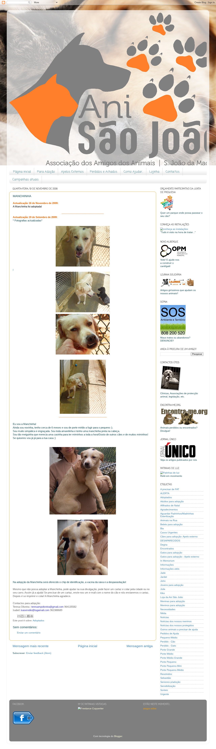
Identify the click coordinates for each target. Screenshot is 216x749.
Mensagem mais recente (31, 646)
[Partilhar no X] (25, 616)
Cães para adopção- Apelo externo (179, 536)
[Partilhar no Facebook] (28, 616)
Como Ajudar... (133, 171)
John (163, 581)
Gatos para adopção (171, 552)
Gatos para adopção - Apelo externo (179, 556)
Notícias (164, 617)
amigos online (149, 708)
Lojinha (154, 171)
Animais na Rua (168, 520)
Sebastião (165, 678)
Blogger (118, 736)
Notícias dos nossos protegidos (177, 625)
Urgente (164, 694)
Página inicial (22, 171)
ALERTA (164, 493)
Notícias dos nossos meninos (176, 621)
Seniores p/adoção (170, 682)
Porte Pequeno (168, 662)
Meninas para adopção (172, 601)
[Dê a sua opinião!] (22, 616)
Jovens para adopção (171, 585)
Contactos (173, 171)
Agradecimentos (169, 509)
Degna (163, 544)
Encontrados (167, 548)
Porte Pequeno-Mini (171, 666)
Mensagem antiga (140, 646)
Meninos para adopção (172, 605)
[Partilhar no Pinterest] (31, 616)
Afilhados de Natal (170, 505)
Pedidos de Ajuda (169, 633)
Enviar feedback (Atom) (38, 653)
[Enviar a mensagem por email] (19, 616)
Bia (162, 528)
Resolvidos (166, 674)
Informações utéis (169, 569)
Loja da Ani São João (171, 597)
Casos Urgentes (169, 532)
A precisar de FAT (169, 489)
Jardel (163, 577)
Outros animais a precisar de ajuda (179, 629)
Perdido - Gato (168, 645)
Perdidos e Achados (103, 171)
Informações (167, 565)
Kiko (162, 593)
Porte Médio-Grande (171, 658)
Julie (162, 589)
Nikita (163, 613)
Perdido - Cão (167, 641)
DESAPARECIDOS (170, 540)
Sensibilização (168, 686)
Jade (163, 573)
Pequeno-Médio (168, 637)
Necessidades (167, 609)
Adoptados (38, 620)
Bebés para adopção (171, 524)
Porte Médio (166, 654)
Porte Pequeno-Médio (172, 670)
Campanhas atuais (25, 179)
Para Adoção (46, 171)
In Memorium (167, 561)
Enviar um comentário (28, 632)
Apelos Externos (72, 171)
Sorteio (164, 690)
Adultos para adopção (172, 501)
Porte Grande (167, 650)
